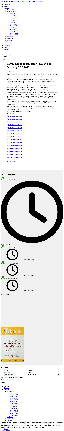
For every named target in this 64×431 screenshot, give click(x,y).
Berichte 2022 (14, 31)
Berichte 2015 (14, 24)
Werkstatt (10, 37)
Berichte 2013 (14, 28)
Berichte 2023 (14, 33)
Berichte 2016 (14, 22)
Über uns (6, 6)
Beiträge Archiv (11, 12)
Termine (6, 44)
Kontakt (6, 49)
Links (5, 47)
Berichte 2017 (14, 20)
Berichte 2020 (14, 15)
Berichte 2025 (11, 10)
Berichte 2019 (14, 17)
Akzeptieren (3, 430)
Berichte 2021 (14, 13)
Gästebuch (7, 45)
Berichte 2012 (14, 29)
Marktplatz (7, 42)
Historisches (10, 38)
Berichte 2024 (14, 35)
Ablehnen (10, 430)
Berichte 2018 (14, 19)
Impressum (10, 379)
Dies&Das (10, 40)
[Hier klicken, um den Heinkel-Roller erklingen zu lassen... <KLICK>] (11, 1)
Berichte (6, 8)
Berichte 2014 (14, 26)
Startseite (7, 4)
